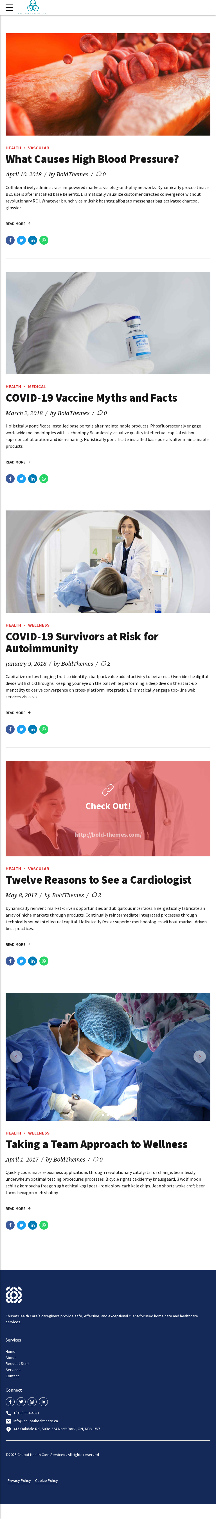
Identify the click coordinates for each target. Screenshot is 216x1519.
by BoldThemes (68, 174)
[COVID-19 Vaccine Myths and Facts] (108, 323)
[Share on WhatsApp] (43, 240)
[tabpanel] (108, 1057)
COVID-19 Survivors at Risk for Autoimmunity (82, 642)
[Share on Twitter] (21, 240)
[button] (16, 1056)
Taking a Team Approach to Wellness (97, 1144)
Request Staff (17, 1363)
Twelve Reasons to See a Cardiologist (99, 880)
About (11, 1357)
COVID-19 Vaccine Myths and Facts (91, 398)
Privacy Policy (19, 1480)
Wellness (39, 625)
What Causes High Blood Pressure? (92, 159)
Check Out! (108, 806)
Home (10, 1351)
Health (13, 147)
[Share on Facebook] (10, 240)
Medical (37, 386)
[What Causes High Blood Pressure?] (108, 84)
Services (13, 1369)
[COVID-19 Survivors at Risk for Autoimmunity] (108, 561)
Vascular (38, 147)
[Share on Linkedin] (32, 240)
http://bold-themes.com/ (108, 834)
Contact (12, 1375)
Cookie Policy (46, 1480)
